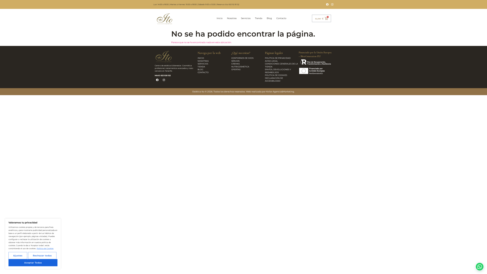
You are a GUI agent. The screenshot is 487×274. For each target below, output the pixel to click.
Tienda (258, 18)
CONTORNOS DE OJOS (242, 58)
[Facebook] (327, 4)
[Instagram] (332, 4)
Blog (269, 18)
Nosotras (232, 18)
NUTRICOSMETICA (240, 66)
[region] (33, 243)
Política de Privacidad (278, 58)
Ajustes (17, 255)
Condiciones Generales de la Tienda (281, 65)
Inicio (220, 18)
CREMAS (235, 64)
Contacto (281, 18)
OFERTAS (235, 69)
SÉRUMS (235, 61)
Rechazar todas (42, 255)
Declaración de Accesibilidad (274, 79)
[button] (479, 266)
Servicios (245, 18)
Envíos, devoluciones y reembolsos (278, 71)
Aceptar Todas (33, 262)
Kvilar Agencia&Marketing (280, 91)
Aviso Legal (271, 61)
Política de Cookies (45, 248)
